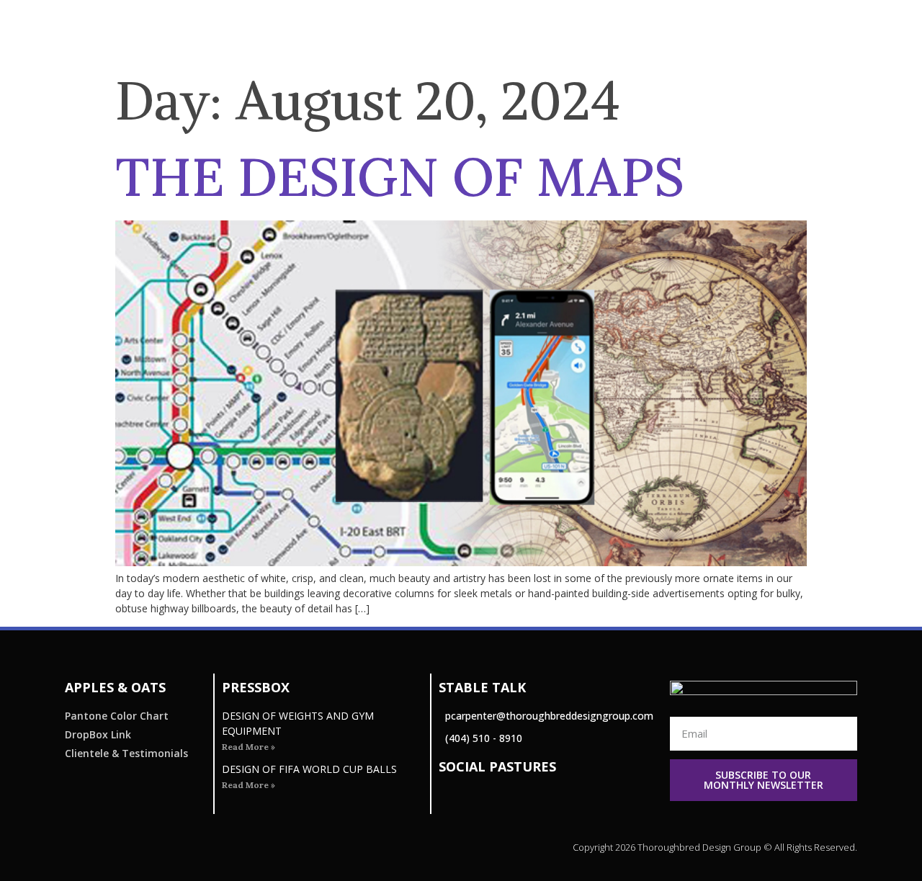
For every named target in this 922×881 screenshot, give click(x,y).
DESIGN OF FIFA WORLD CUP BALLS (309, 769)
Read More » (248, 746)
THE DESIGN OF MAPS (399, 176)
